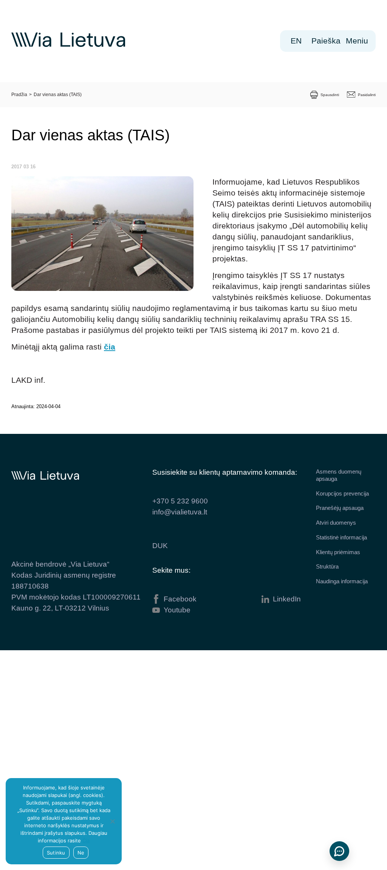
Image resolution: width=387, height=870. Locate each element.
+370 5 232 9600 (180, 501)
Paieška (325, 40)
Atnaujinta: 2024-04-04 (35, 406)
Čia (86, 840)
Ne (81, 853)
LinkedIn (287, 599)
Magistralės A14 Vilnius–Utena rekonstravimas (56, 734)
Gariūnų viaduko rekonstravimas (57, 772)
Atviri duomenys (336, 522)
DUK (160, 546)
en (296, 40)
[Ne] (112, 821)
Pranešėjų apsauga (340, 508)
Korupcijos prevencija (342, 493)
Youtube (177, 610)
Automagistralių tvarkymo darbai (56, 697)
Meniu (359, 40)
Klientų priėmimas (338, 552)
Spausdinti (329, 95)
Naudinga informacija (342, 581)
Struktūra (327, 566)
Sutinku (56, 853)
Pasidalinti (367, 95)
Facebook (180, 599)
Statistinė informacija (341, 537)
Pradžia (19, 94)
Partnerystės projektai (50, 666)
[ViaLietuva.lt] (68, 45)
